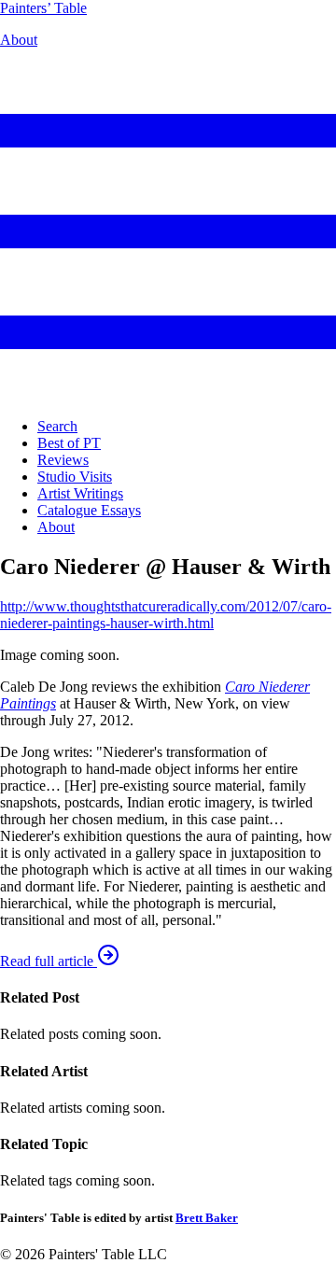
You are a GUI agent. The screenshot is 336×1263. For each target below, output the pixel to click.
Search (57, 426)
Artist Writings (80, 493)
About (18, 40)
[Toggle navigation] (168, 394)
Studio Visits (74, 476)
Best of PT (69, 443)
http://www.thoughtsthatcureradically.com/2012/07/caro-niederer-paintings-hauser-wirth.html (165, 614)
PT (43, 8)
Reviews (63, 460)
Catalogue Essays (89, 510)
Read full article (48, 961)
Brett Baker (206, 1218)
